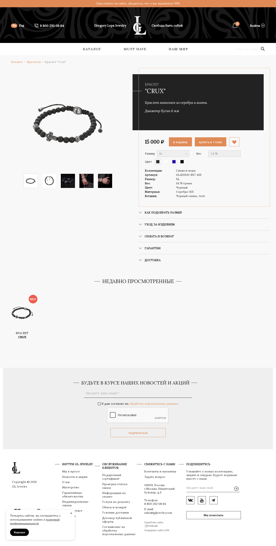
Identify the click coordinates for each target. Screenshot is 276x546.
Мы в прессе (71, 471)
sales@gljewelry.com (158, 513)
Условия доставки (115, 512)
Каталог (92, 49)
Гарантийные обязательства (72, 494)
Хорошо (19, 532)
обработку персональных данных (153, 403)
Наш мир (178, 49)
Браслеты (34, 62)
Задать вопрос (154, 477)
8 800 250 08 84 (155, 504)
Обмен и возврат (114, 507)
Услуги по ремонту (116, 502)
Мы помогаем (213, 515)
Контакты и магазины (160, 471)
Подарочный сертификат (111, 476)
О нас (66, 482)
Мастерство (70, 487)
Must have (135, 49)
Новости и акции (74, 477)
